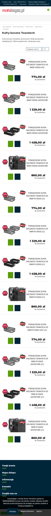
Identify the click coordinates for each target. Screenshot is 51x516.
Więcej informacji (27, 511)
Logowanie (23, 4)
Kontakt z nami (7, 2)
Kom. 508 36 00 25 (20, 2)
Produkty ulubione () (10, 4)
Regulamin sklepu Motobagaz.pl (39, 4)
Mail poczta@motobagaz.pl (36, 2)
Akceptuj (12, 511)
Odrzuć (39, 511)
